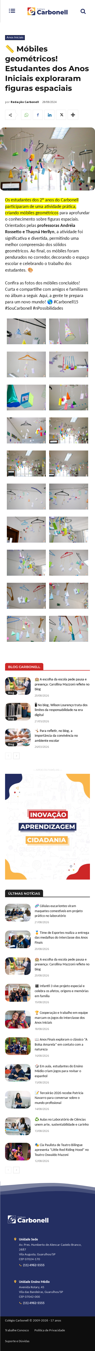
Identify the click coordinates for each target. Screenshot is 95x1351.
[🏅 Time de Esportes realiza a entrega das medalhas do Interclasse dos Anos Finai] (18, 939)
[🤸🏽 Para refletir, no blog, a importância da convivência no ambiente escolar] (18, 737)
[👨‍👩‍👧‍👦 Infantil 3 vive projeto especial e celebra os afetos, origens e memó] (18, 992)
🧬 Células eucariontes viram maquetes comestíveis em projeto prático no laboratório (59, 911)
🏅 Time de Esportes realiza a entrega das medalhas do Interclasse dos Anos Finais (62, 938)
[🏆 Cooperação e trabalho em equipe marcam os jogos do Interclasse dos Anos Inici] (18, 1019)
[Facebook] (38, 115)
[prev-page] (8, 756)
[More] (73, 115)
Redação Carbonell (25, 102)
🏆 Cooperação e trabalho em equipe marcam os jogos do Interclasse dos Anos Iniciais (61, 1018)
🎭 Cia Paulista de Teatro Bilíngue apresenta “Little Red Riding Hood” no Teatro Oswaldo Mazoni (62, 1150)
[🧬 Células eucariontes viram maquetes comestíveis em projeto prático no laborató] (18, 912)
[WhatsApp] (26, 115)
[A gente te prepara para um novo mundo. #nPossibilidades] (47, 11)
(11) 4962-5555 (34, 1265)
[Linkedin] (49, 115)
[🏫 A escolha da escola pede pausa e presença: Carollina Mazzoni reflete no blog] (18, 686)
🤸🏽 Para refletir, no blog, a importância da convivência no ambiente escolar (56, 736)
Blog (11, 693)
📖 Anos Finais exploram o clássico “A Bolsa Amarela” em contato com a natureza (61, 1044)
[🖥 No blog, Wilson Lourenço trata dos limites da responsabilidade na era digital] (18, 712)
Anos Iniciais (15, 37)
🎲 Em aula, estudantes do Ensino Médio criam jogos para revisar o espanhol (59, 1071)
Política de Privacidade (49, 1330)
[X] (61, 115)
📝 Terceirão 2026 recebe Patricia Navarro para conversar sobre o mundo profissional (59, 1098)
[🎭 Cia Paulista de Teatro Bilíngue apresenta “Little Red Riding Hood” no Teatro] (18, 1151)
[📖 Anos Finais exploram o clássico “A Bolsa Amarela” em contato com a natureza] (18, 1046)
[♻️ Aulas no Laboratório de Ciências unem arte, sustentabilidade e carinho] (18, 1126)
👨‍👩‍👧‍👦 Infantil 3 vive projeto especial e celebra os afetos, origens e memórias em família (61, 991)
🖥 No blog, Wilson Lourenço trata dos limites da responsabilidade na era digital (61, 710)
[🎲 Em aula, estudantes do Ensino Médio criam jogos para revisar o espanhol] (18, 1073)
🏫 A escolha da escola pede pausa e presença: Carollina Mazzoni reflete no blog (62, 684)
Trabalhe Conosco (17, 1330)
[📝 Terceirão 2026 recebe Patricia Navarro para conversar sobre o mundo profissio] (18, 1099)
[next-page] (16, 756)
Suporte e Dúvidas (17, 1341)
